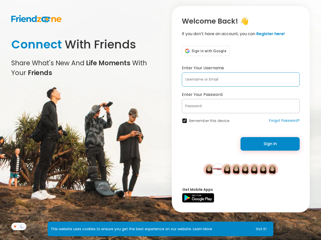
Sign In (270, 144)
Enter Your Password (202, 94)
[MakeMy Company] (218, 169)
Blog (300, 222)
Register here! (270, 34)
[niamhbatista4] (236, 169)
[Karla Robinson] (227, 169)
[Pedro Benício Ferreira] (254, 169)
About (288, 222)
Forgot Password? (284, 120)
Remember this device (209, 120)
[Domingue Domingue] (245, 169)
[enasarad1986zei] (209, 169)
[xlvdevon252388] (263, 169)
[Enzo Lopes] (272, 169)
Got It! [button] (261, 228)
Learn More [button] (202, 228)
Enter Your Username (203, 68)
